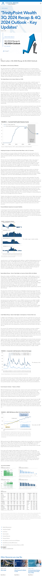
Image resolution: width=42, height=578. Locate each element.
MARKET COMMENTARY (8, 548)
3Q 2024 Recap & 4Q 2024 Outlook (10, 542)
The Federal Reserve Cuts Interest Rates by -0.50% (13, 544)
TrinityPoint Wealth (6, 529)
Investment (5, 531)
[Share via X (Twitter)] (2, 547)
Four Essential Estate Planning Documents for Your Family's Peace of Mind (34, 571)
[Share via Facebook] (1, 547)
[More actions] (1, 59)
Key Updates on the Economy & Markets (11, 540)
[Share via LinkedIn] (4, 547)
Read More (3, 574)
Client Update (6, 533)
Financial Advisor (6, 538)
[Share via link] (5, 547)
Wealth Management (7, 527)
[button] (21, 244)
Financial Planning (6, 536)
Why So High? (3, 570)
